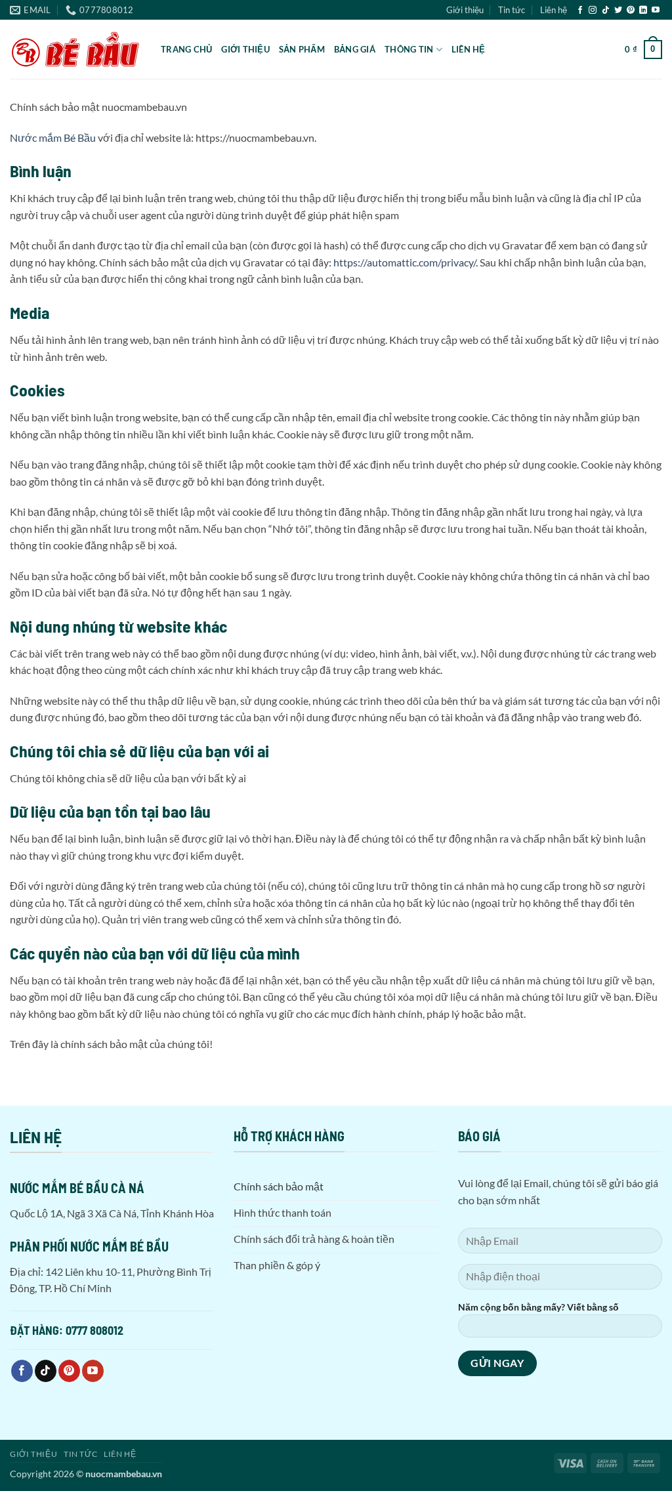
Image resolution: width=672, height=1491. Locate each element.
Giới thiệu (465, 10)
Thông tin (409, 49)
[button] (643, 50)
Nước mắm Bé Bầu (53, 137)
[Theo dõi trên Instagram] (593, 10)
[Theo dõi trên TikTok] (606, 10)
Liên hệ (553, 10)
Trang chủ (186, 49)
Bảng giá (354, 49)
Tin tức (511, 10)
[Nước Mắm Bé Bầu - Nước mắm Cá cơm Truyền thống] (75, 49)
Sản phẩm (302, 49)
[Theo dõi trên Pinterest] (631, 10)
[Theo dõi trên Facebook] (580, 10)
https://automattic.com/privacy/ (404, 262)
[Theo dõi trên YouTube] (656, 10)
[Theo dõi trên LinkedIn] (643, 10)
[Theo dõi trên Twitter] (618, 10)
